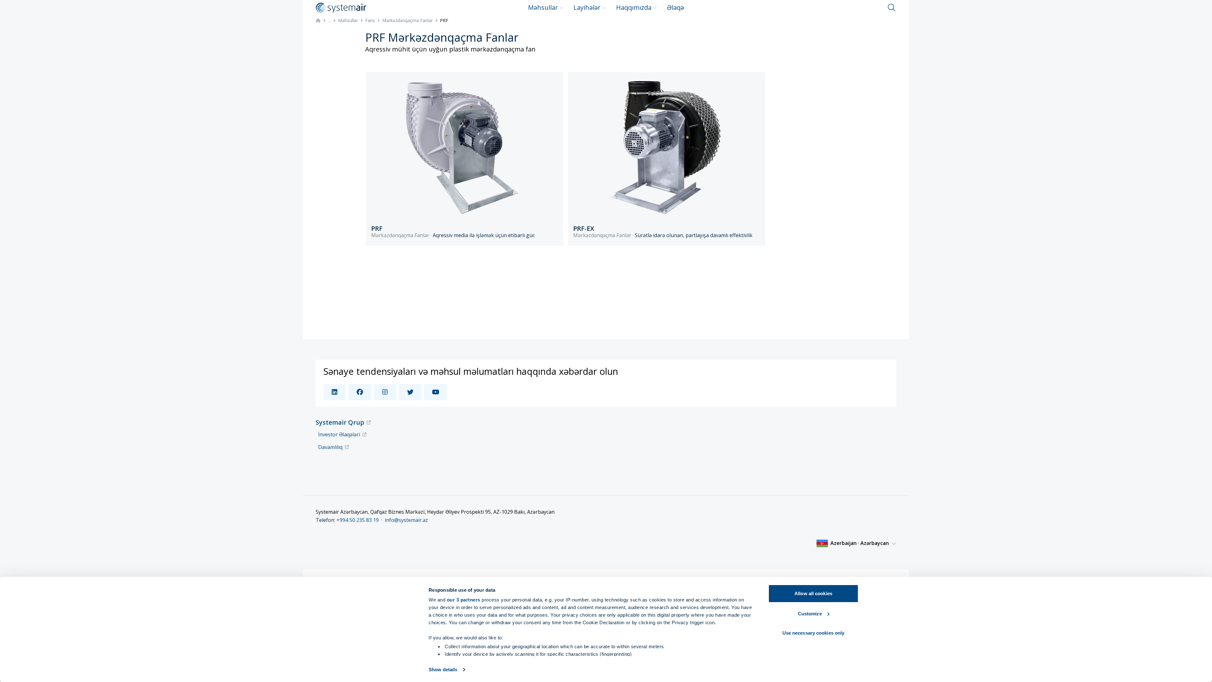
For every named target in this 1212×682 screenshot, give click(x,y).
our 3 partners (463, 599)
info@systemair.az (406, 520)
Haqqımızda (633, 7)
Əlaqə (675, 7)
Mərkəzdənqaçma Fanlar (407, 20)
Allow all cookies (813, 593)
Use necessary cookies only (813, 633)
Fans (370, 20)
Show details (443, 669)
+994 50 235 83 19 (357, 520)
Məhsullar (543, 7)
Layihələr (587, 7)
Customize (810, 613)
